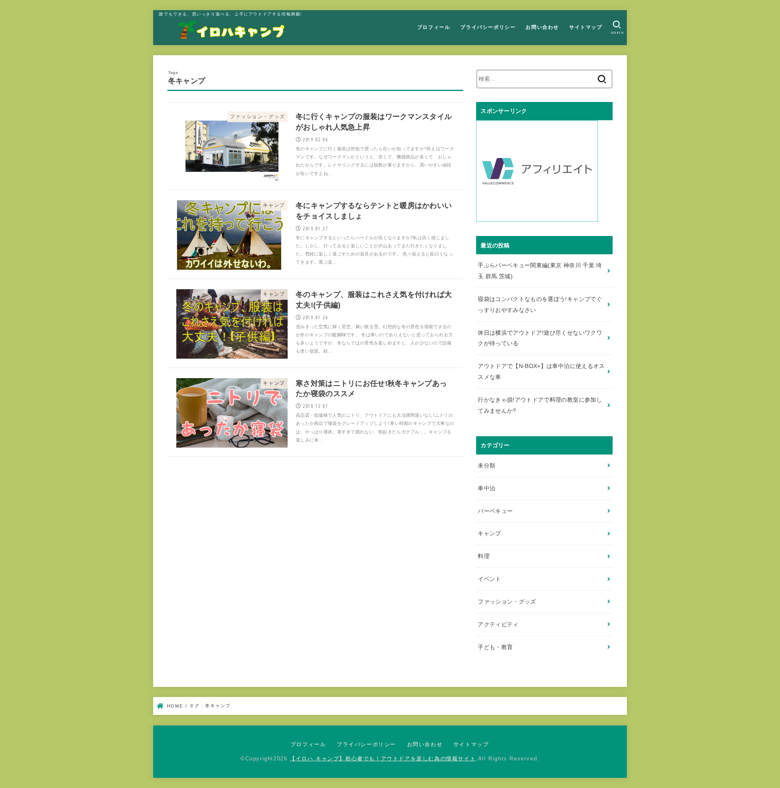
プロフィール (434, 27)
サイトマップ (585, 27)
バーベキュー (495, 511)
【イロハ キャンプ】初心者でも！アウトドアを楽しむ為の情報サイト (383, 759)
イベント (489, 579)
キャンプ (489, 533)
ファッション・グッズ (507, 601)
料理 (484, 556)
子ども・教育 (495, 647)
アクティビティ (498, 624)
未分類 (486, 465)
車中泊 (486, 488)
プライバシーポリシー (488, 27)
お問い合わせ (542, 27)
